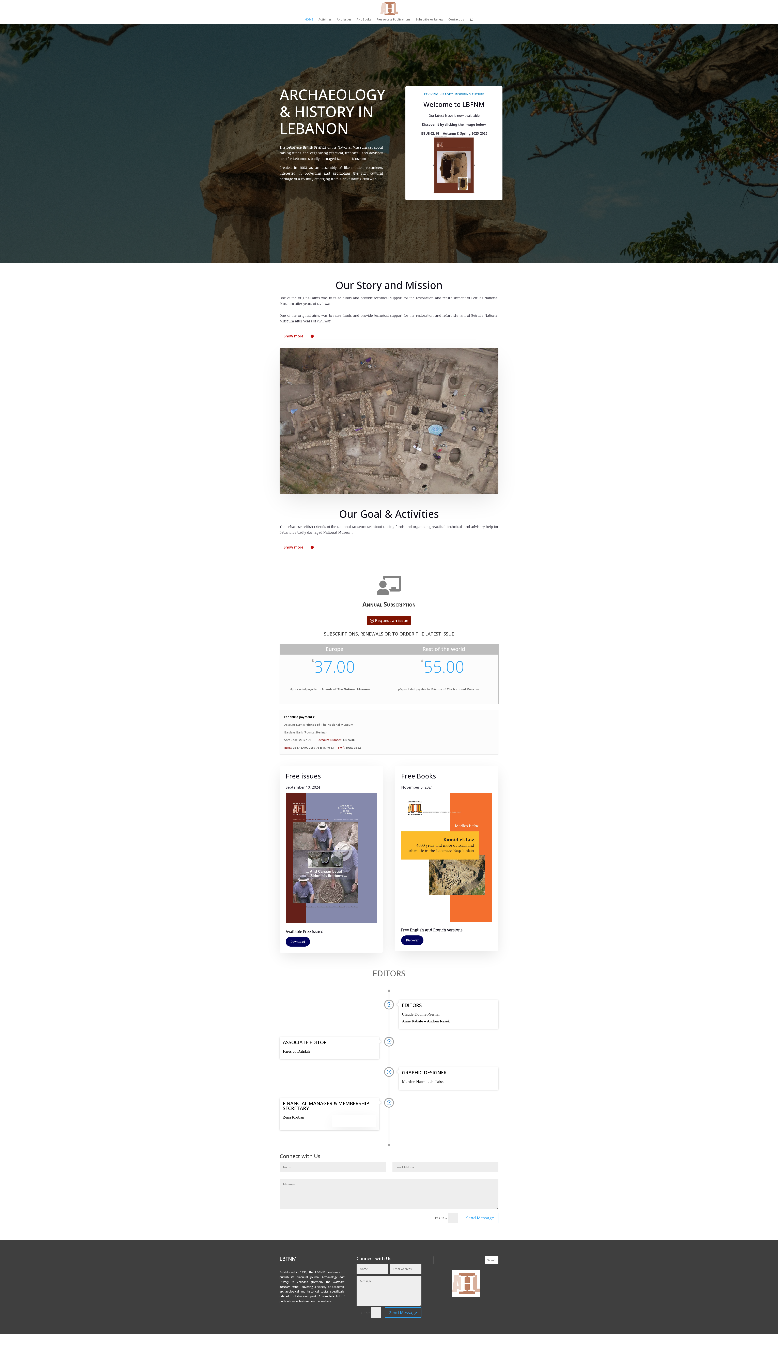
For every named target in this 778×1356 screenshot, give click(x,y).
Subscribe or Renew (429, 19)
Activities (324, 19)
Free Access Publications (393, 19)
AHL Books (364, 19)
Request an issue (391, 620)
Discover (412, 940)
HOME (309, 19)
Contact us (456, 19)
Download (298, 941)
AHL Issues (344, 19)
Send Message (480, 1218)
